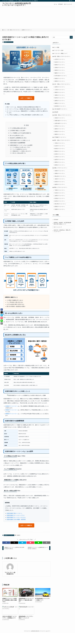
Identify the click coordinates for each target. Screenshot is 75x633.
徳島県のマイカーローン (59, 70)
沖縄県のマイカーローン (59, 95)
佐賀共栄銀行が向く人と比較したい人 (20, 140)
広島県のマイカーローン (59, 67)
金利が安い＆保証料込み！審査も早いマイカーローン (62, 230)
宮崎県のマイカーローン (59, 92)
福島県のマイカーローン (59, 128)
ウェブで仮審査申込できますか (20, 149)
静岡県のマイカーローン (59, 165)
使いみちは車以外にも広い (17, 135)
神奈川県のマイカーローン (60, 203)
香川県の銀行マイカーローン (60, 75)
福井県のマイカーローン (59, 159)
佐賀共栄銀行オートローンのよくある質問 (21, 145)
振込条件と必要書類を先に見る (18, 137)
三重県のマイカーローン (59, 143)
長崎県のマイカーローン (59, 103)
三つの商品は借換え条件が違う (18, 128)
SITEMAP (56, 219)
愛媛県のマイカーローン (59, 73)
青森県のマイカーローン (59, 134)
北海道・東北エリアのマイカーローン (62, 115)
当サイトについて (58, 227)
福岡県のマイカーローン (59, 100)
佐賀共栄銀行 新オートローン (14, 513)
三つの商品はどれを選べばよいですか (21, 147)
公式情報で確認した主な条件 (17, 130)
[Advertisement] (37, 18)
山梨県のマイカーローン (59, 195)
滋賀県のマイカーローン (59, 184)
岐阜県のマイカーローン (59, 148)
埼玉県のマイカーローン (59, 192)
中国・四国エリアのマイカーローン (62, 56)
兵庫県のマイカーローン (59, 173)
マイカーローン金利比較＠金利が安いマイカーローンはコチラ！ (16, 4)
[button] (6, 542)
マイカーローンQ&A (58, 50)
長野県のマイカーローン (59, 162)
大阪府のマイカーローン (59, 178)
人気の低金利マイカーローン (60, 109)
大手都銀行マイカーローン (60, 137)
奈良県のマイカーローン (59, 181)
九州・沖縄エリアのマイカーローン (62, 84)
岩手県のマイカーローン (59, 126)
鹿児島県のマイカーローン (60, 106)
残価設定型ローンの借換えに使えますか (22, 151)
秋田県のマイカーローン (59, 131)
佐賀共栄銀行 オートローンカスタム (16, 517)
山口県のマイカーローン (59, 59)
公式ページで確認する (26, 98)
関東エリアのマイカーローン (60, 187)
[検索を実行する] (71, 37)
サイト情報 (56, 47)
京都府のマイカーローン (59, 170)
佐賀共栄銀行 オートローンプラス (16, 515)
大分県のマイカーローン (59, 89)
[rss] (70, 1)
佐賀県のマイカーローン (9, 535)
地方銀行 (18, 535)
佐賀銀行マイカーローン (11, 406)
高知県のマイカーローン (59, 78)
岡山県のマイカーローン (59, 62)
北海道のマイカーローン (59, 117)
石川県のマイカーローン (59, 156)
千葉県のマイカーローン (59, 190)
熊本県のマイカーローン (59, 97)
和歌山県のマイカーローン (60, 176)
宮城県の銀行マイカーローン (60, 120)
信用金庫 (56, 112)
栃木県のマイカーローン (59, 201)
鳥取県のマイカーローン (59, 81)
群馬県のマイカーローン (59, 206)
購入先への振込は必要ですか (19, 153)
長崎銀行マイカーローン (11, 410)
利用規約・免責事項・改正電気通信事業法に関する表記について (62, 223)
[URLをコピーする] (46, 542)
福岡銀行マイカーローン (11, 413)
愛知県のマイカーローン (59, 151)
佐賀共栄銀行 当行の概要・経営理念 (16, 519)
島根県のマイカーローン (59, 64)
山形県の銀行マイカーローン (60, 123)
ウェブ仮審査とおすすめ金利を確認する (20, 133)
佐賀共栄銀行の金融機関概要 (17, 142)
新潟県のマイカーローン (59, 154)
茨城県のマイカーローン (59, 209)
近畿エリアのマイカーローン (60, 167)
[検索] (72, 1)
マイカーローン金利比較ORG (10, 573)
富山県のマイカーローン (59, 145)
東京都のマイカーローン (59, 198)
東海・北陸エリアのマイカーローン (62, 140)
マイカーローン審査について (60, 53)
